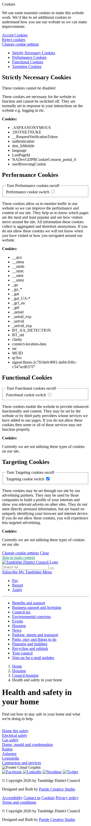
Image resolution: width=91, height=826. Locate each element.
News (16, 630)
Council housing (25, 675)
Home (17, 666)
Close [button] (44, 553)
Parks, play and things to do (34, 639)
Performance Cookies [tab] (29, 57)
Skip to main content (18, 557)
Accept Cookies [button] (15, 35)
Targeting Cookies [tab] (26, 66)
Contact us (32, 798)
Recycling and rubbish (30, 648)
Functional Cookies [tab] (27, 62)
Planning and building (29, 644)
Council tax (21, 612)
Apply (17, 590)
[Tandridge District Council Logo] (30, 562)
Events (17, 621)
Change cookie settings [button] (20, 44)
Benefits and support (28, 603)
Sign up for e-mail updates (33, 657)
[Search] (52, 568)
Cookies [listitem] (48, 798)
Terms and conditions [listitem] (19, 802)
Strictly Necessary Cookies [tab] (33, 53)
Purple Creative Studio (57, 789)
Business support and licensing (36, 607)
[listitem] (10, 572)
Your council (22, 653)
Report (17, 585)
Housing (19, 626)
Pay (15, 580)
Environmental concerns (31, 616)
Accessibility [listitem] (12, 798)
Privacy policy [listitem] (67, 798)
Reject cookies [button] (13, 39)
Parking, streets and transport (35, 635)
